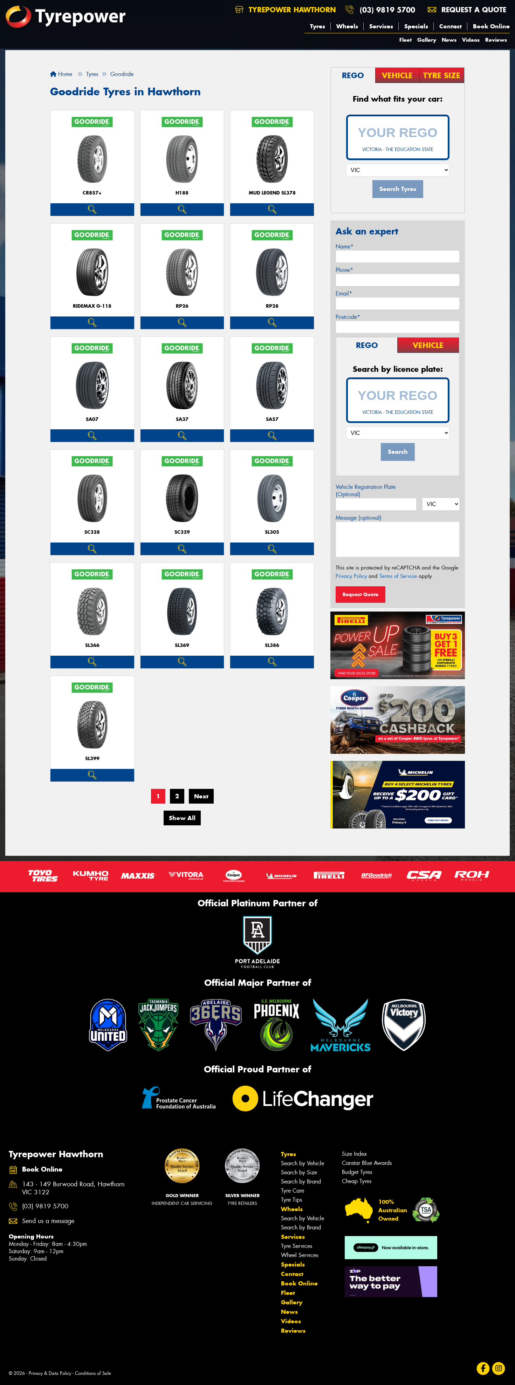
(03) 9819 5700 (387, 9)
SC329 (182, 532)
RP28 (272, 306)
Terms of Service (398, 576)
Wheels (347, 26)
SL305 (272, 532)
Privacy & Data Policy (50, 1373)
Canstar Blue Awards (367, 1163)
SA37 (182, 419)
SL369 (182, 645)
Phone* (344, 270)
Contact (450, 26)
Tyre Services (296, 1246)
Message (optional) (359, 517)
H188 (182, 193)
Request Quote (360, 594)
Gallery (426, 39)
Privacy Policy (351, 576)
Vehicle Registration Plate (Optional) (366, 490)
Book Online (491, 26)
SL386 (272, 645)
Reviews (496, 39)
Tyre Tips (291, 1199)
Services (381, 26)
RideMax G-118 (92, 306)
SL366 (92, 645)
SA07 (92, 419)
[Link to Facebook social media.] (483, 1368)
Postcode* (348, 317)
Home (64, 74)
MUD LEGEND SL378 (272, 193)
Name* (344, 246)
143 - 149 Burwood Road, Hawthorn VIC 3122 (73, 1188)
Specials (416, 26)
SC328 (92, 532)
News (449, 39)
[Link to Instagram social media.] (498, 1368)
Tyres (317, 26)
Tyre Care (292, 1190)
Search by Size (299, 1172)
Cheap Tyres (356, 1181)
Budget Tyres (357, 1172)
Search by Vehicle (302, 1163)
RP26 (182, 306)
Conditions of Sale (93, 1373)
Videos (471, 39)
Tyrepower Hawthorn (291, 9)
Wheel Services (299, 1255)
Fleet (405, 39)
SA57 (272, 419)
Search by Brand (301, 1181)
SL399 (92, 759)
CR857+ (92, 193)
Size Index (354, 1154)
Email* (344, 293)
